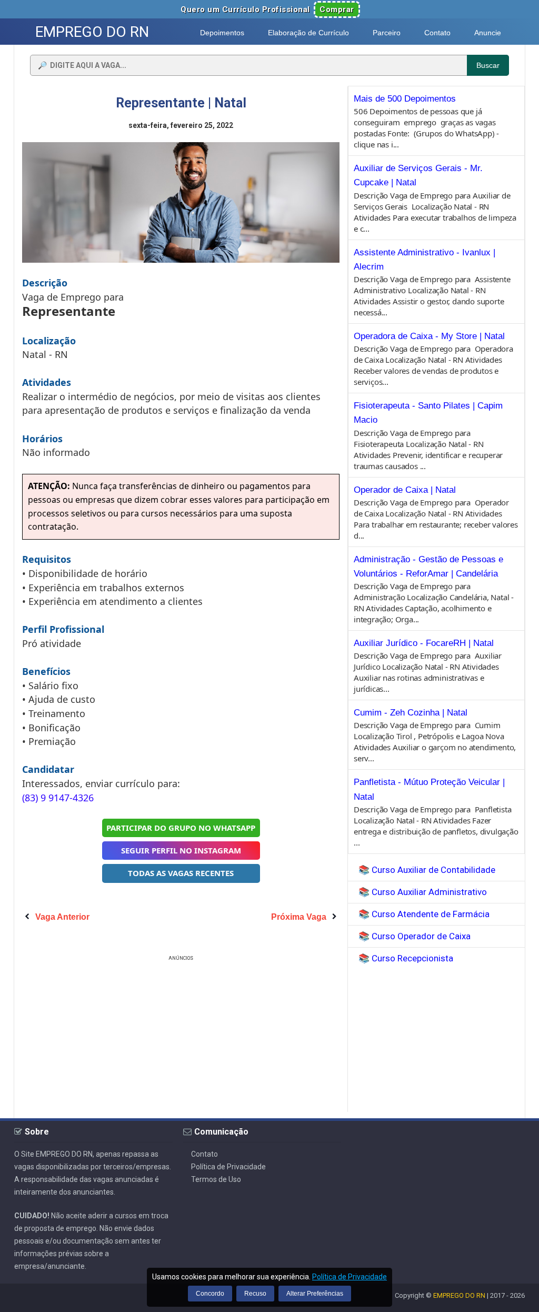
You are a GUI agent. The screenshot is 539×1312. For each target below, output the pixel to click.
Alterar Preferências (314, 1293)
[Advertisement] (181, 1037)
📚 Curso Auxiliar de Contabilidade (426, 869)
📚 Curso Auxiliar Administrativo (422, 892)
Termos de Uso (216, 1179)
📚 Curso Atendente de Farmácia (424, 914)
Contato (204, 1154)
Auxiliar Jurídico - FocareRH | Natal (424, 643)
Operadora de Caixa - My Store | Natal (429, 336)
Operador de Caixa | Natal (405, 490)
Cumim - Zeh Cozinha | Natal (410, 713)
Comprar (337, 9)
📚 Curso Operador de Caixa (414, 936)
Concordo (210, 1293)
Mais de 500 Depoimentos (405, 99)
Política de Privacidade (228, 1166)
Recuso (255, 1293)
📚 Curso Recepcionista (405, 958)
